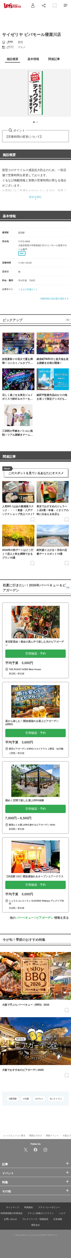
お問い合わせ (10, 1218)
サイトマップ (12, 1207)
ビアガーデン (45, 917)
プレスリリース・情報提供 (35, 1218)
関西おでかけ (35, 1135)
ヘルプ (62, 1213)
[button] (34, 122)
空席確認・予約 (35, 653)
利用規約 (28, 1207)
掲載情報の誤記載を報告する (54, 298)
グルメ (40, 1098)
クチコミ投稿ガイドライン (40, 1213)
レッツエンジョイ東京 (14, 1135)
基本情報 (9, 216)
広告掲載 (57, 1218)
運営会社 (35, 1224)
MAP (22, 253)
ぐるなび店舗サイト (28, 289)
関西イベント (52, 1135)
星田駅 (13, 1098)
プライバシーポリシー (49, 1207)
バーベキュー (25, 917)
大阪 (27, 1098)
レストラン (56, 1098)
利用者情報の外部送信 (11, 1213)
